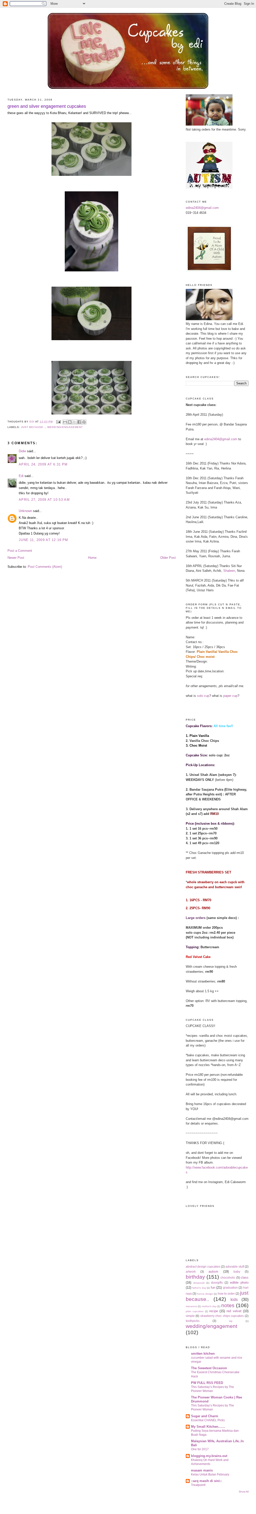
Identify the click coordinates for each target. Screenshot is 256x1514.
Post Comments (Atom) (45, 567)
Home (92, 558)
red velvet (233, 1311)
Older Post (168, 558)
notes (227, 1305)
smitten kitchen (203, 1353)
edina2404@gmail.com (202, 208)
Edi (21, 476)
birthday (195, 1277)
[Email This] (65, 421)
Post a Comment (20, 551)
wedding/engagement (64, 427)
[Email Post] (58, 421)
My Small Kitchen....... (208, 1426)
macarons (191, 1306)
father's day (199, 1287)
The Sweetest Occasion (209, 1368)
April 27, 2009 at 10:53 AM (44, 499)
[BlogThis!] (69, 421)
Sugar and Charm (204, 1416)
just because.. (33, 427)
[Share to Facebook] (79, 421)
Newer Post (16, 558)
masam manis (202, 1470)
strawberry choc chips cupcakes (222, 1315)
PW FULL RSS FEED (207, 1383)
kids (234, 1299)
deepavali (198, 1282)
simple (190, 1315)
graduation (230, 1287)
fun (213, 1287)
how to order (226, 1293)
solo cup (203, 696)
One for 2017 (200, 1449)
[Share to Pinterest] (84, 421)
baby (237, 1271)
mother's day (209, 1306)
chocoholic (227, 1277)
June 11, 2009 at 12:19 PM (43, 540)
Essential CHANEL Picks (208, 1420)
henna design (205, 1293)
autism (213, 1271)
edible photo (239, 1282)
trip (230, 1321)
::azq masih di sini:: (206, 1481)
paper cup (230, 696)
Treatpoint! (198, 1485)
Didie (22, 451)
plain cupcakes (195, 1311)
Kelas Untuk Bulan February (210, 1474)
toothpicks (193, 1320)
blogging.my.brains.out (209, 1456)
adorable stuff (235, 1266)
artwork (191, 1271)
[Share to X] (74, 421)
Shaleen (229, 571)
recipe (213, 1311)
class (244, 1277)
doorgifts (217, 1282)
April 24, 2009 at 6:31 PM (43, 464)
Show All (243, 1491)
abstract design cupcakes (203, 1266)
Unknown (25, 511)
